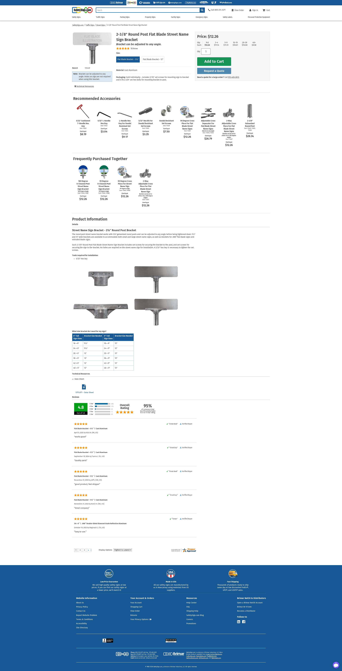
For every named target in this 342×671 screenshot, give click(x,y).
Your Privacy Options (139, 619)
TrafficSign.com (190, 656)
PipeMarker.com (212, 656)
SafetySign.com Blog (195, 615)
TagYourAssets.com (192, 658)
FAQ (188, 607)
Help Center (191, 603)
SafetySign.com (77, 25)
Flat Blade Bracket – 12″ (153, 59)
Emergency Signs (202, 17)
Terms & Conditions (84, 619)
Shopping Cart (136, 607)
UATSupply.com (203, 658)
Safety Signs (76, 17)
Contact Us (80, 611)
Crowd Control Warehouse (214, 654)
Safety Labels (227, 17)
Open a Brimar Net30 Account (250, 603)
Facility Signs (175, 17)
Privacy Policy (82, 607)
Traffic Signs (90, 25)
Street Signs (100, 25)
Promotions (191, 623)
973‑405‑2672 (233, 77)
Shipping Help (192, 611)
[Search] (202, 10)
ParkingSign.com (201, 656)
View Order (135, 611)
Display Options (105, 550)
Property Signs (150, 17)
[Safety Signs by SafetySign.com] (82, 13)
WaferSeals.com (216, 658)
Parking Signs (125, 17)
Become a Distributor (246, 611)
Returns (133, 615)
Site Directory (82, 628)
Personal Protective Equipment (259, 17)
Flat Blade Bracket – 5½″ (128, 59)
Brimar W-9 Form (244, 607)
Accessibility (81, 623)
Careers (189, 619)
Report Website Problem (86, 615)
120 (134, 48)
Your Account (136, 603)
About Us (80, 603)
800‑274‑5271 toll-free (141, 652)
